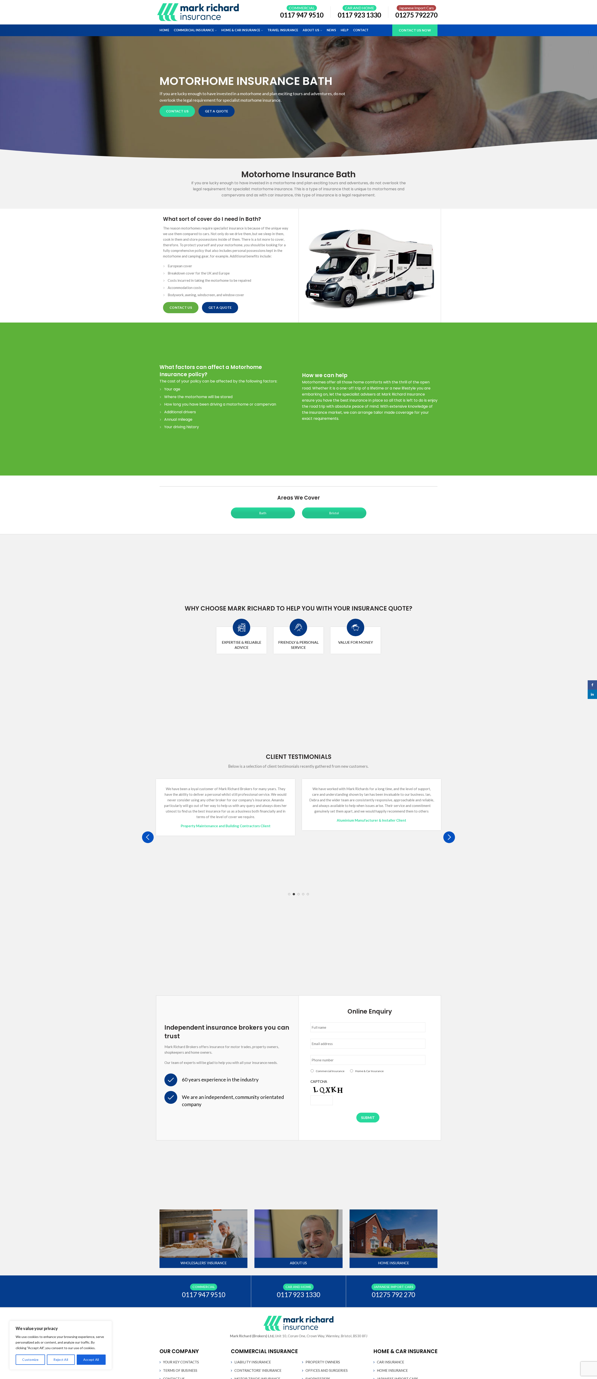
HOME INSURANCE (392, 1370)
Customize (30, 1360)
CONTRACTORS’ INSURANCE (257, 1370)
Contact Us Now (415, 30)
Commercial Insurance (330, 1071)
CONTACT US (177, 111)
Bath (262, 513)
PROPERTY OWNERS (322, 1362)
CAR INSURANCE (390, 1362)
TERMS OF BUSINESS (180, 1370)
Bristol (334, 513)
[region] (60, 1345)
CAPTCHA (318, 1081)
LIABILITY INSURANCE (252, 1362)
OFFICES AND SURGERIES (326, 1370)
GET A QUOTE (216, 111)
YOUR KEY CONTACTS (181, 1362)
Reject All (60, 1360)
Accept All (91, 1360)
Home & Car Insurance (369, 1071)
